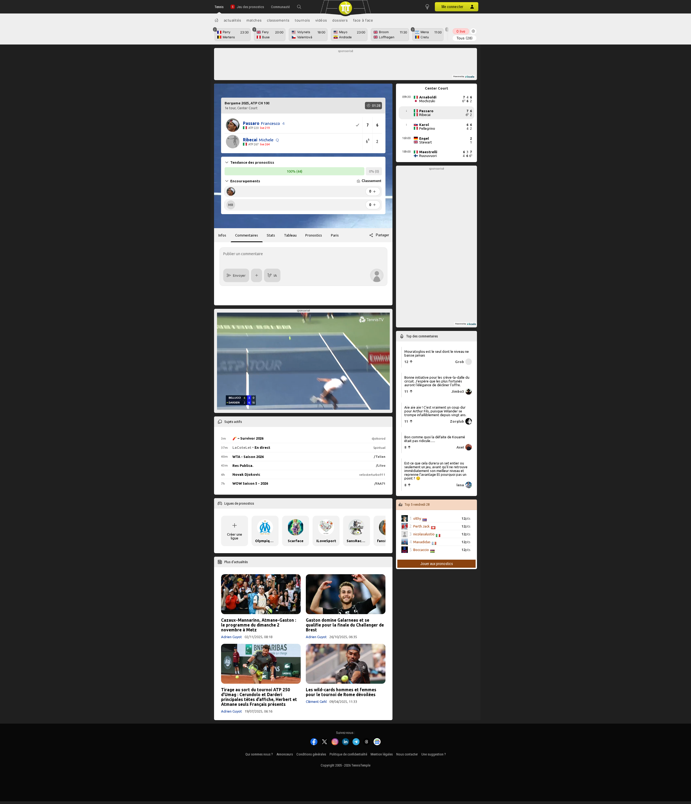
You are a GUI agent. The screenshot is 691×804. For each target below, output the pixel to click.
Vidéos (321, 20)
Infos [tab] (222, 235)
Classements (278, 20)
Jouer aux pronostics (436, 564)
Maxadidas (422, 542)
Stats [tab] (271, 235)
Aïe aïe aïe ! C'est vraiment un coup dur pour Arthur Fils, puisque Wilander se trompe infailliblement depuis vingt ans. (435, 410)
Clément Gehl (316, 701)
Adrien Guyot (231, 637)
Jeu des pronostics (250, 7)
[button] (299, 6)
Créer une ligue (234, 536)
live (460, 31)
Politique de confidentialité (348, 754)
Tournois (302, 20)
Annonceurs (284, 754)
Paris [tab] (335, 235)
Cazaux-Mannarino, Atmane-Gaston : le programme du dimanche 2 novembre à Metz (258, 625)
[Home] (216, 20)
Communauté (280, 7)
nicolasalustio (424, 534)
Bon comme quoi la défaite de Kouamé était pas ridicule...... (434, 439)
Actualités (232, 20)
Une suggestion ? (433, 754)
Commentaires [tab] (246, 235)
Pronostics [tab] (313, 235)
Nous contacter (407, 754)
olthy (417, 518)
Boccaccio (421, 550)
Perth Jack (421, 526)
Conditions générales (311, 754)
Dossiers (340, 20)
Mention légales (382, 754)
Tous (464, 38)
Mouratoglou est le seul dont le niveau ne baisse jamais (436, 353)
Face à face (363, 20)
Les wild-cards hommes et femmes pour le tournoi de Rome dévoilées (341, 692)
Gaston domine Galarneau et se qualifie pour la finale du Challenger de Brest (345, 625)
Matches (254, 20)
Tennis (219, 7)
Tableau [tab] (290, 235)
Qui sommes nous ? (259, 754)
